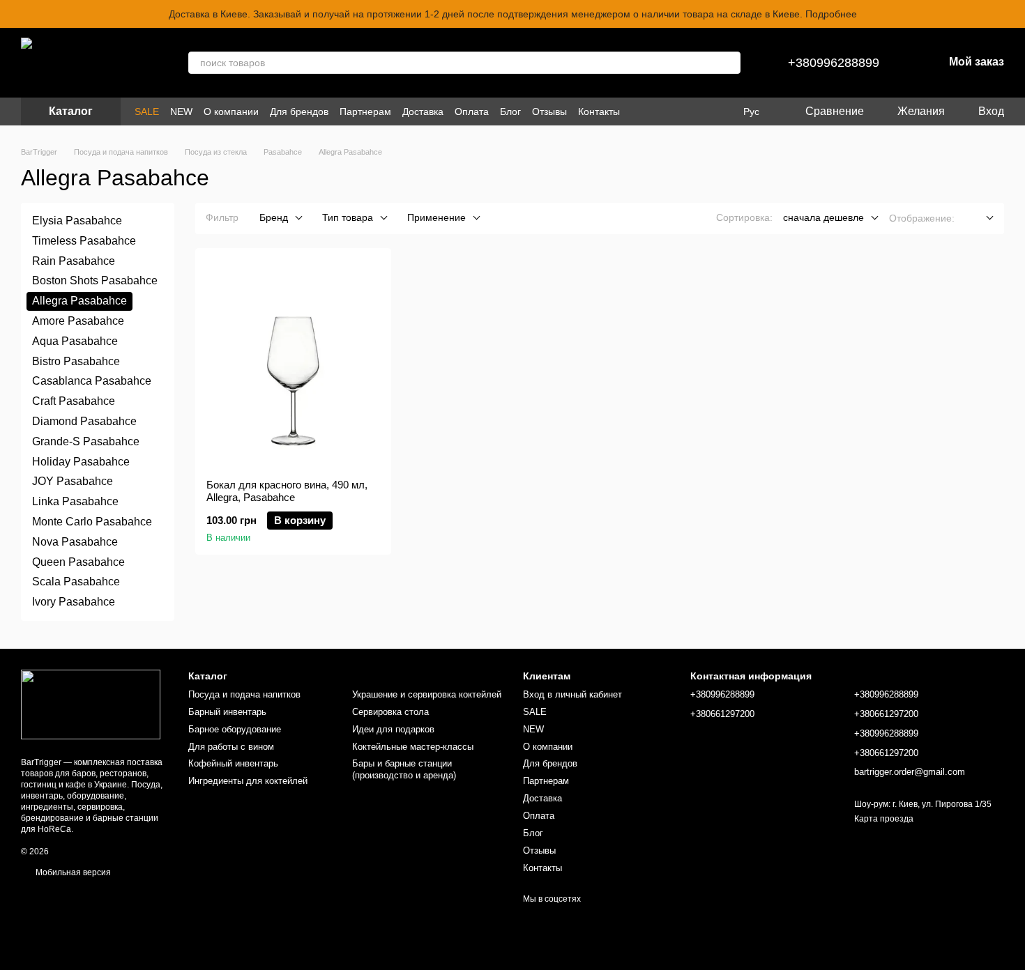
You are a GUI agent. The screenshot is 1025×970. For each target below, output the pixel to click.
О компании (231, 111)
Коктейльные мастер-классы (412, 746)
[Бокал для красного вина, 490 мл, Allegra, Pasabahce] (293, 363)
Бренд (273, 217)
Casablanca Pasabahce (91, 381)
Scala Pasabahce (76, 581)
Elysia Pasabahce (77, 220)
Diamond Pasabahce (84, 421)
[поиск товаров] (729, 63)
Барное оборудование (234, 729)
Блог (510, 111)
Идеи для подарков (393, 729)
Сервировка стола (390, 712)
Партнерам (365, 111)
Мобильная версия (72, 872)
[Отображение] (979, 218)
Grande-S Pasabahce (85, 441)
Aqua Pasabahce (75, 341)
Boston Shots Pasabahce (95, 280)
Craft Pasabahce (73, 401)
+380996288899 (833, 62)
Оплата (472, 111)
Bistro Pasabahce (76, 361)
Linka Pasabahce (75, 501)
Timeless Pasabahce (84, 241)
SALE (147, 111)
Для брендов (299, 111)
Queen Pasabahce (78, 561)
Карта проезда (883, 819)
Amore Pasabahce (78, 321)
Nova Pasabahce (75, 542)
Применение (436, 217)
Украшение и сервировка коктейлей (426, 694)
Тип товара (347, 217)
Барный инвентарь (227, 712)
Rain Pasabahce (73, 260)
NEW (181, 111)
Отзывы (549, 111)
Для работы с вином (231, 746)
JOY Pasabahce (72, 481)
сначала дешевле (823, 217)
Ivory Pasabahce (73, 602)
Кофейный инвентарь (233, 763)
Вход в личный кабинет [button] (572, 694)
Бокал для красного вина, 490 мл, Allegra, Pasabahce (286, 491)
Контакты (599, 111)
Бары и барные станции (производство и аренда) (404, 769)
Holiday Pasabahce (81, 461)
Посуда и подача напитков (244, 694)
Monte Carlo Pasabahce (92, 522)
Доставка (422, 111)
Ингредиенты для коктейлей (248, 781)
